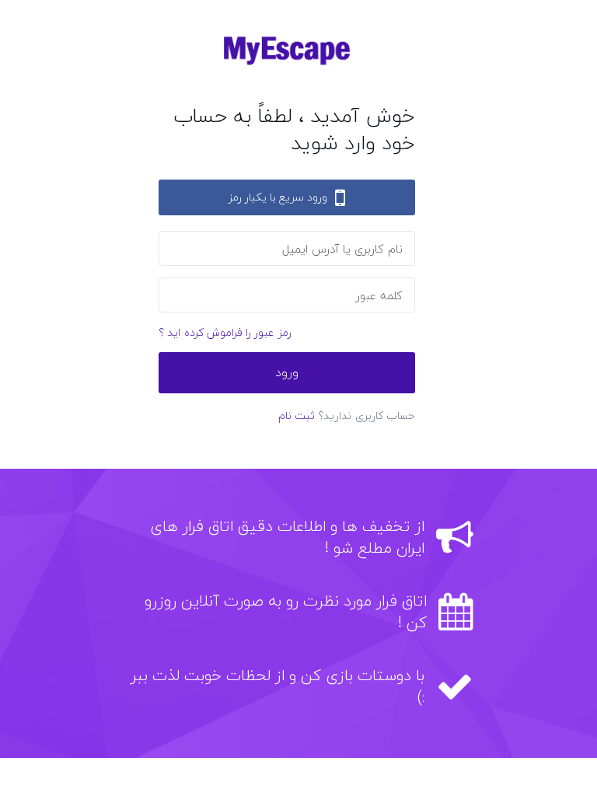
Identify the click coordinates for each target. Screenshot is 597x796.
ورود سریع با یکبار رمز (278, 197)
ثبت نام (296, 415)
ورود (286, 372)
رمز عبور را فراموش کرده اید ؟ (225, 332)
